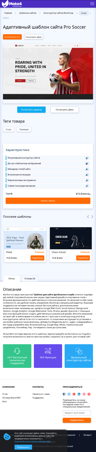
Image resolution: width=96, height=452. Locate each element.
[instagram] (84, 394)
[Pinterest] (89, 394)
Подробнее (37, 257)
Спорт (84, 13)
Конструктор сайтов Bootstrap (58, 13)
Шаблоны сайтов (27, 13)
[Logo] (10, 3)
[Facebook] (64, 394)
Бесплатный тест (12, 37)
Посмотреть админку (31, 109)
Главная (8, 13)
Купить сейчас (48, 200)
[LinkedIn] (79, 394)
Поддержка (38, 397)
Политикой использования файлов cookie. (32, 441)
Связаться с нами (41, 394)
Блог (4, 401)
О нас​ (5, 394)
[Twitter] (69, 394)
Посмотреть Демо (34, 37)
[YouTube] (74, 394)
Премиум (24, 129)
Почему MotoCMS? (11, 397)
